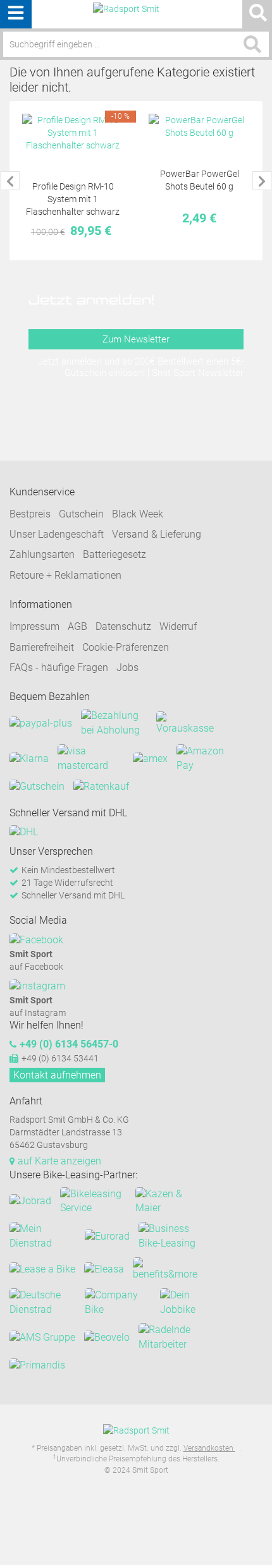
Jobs (127, 668)
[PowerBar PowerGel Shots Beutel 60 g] (199, 126)
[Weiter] (261, 180)
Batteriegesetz (114, 554)
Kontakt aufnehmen (57, 1075)
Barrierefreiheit (41, 647)
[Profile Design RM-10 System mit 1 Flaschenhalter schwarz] (72, 133)
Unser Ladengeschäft (56, 534)
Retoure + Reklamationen (65, 575)
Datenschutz (123, 626)
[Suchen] (252, 44)
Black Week (137, 514)
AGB (77, 626)
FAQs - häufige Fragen (58, 668)
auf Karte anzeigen (59, 1161)
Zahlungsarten (42, 554)
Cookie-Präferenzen (125, 647)
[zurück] (10, 180)
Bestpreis (30, 514)
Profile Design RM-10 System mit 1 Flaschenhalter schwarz (73, 199)
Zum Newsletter (136, 339)
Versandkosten (209, 1448)
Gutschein (81, 514)
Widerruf (178, 626)
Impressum (34, 626)
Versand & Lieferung (156, 534)
